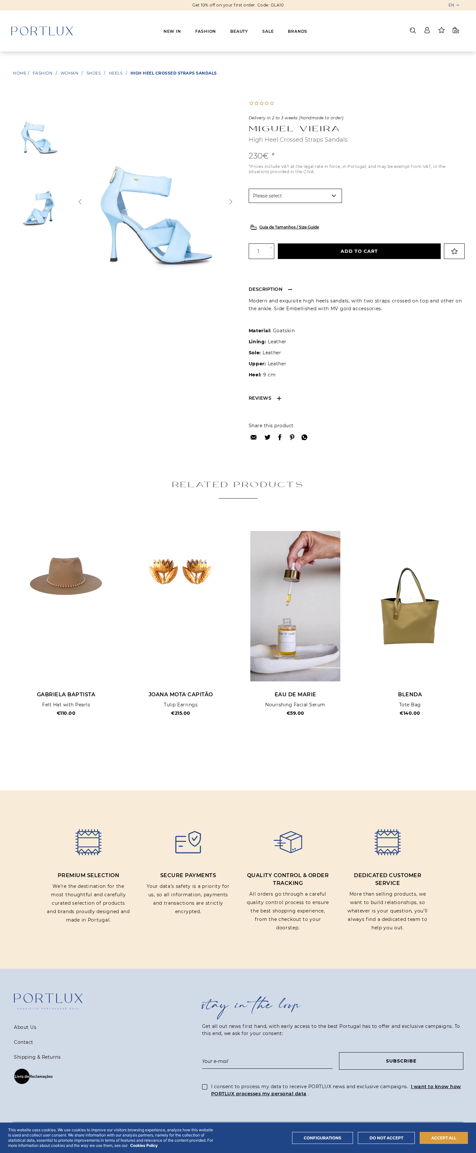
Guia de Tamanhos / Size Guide (289, 227)
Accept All (443, 1137)
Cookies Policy (144, 1145)
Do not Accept (386, 1137)
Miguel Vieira (295, 128)
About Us (25, 1027)
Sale (268, 31)
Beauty (239, 31)
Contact (23, 1042)
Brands (297, 31)
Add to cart (359, 251)
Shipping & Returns (37, 1057)
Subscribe (401, 1061)
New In (172, 31)
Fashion (205, 31)
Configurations (322, 1137)
